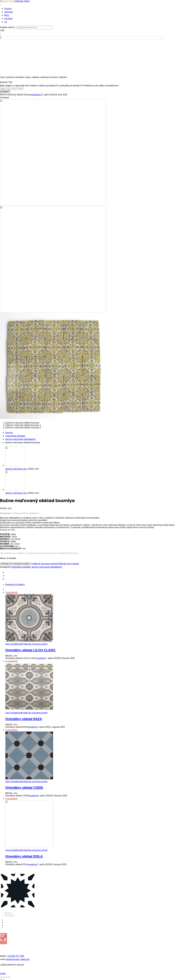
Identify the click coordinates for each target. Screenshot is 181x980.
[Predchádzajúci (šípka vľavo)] (1, 979)
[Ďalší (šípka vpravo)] (4, 979)
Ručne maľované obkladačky (20, 439)
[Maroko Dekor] (22, 1)
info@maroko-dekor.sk (17, 959)
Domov (9, 432)
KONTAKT (8, 913)
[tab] (93, 584)
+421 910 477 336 (15, 956)
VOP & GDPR (9, 915)
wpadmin (36, 94)
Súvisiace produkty (15, 584)
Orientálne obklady (15, 435)
